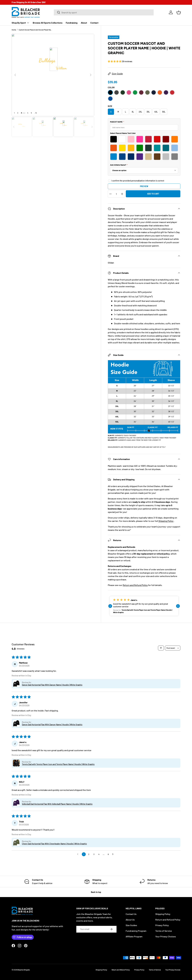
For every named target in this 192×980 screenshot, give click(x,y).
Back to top (96, 892)
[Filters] (161, 648)
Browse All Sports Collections (47, 22)
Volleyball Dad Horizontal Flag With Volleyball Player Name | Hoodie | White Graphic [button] (57, 804)
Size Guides (131, 925)
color (111, 87)
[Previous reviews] (110, 606)
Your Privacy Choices (165, 936)
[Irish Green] (135, 92)
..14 (35, 113)
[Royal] (110, 98)
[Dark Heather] (116, 92)
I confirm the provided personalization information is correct (137, 180)
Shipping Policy (165, 521)
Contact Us (131, 914)
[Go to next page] (113, 854)
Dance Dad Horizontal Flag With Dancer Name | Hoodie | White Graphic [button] (52, 685)
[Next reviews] (178, 606)
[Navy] (153, 92)
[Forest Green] (122, 92)
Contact (94, 22)
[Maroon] (141, 92)
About (84, 22)
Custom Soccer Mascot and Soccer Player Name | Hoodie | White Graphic (35, 30)
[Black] (110, 92)
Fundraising (71, 22)
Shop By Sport (19, 22)
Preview (144, 186)
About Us (130, 919)
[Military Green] (147, 92)
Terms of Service (163, 930)
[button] (179, 12)
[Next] (90, 74)
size (110, 106)
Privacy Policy (162, 925)
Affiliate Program (134, 936)
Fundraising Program (136, 930)
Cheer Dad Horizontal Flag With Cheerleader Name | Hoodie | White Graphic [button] (54, 843)
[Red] (172, 92)
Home (14, 30)
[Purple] (166, 92)
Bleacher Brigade (23, 970)
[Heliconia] (128, 92)
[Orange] (159, 92)
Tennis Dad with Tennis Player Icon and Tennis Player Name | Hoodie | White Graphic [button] (58, 764)
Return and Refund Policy (135, 585)
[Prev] (15, 74)
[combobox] (104, 12)
